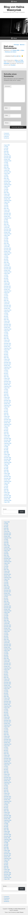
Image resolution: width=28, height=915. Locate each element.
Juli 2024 (6, 175)
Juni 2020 (6, 238)
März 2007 (6, 491)
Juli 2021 (6, 219)
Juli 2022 (6, 203)
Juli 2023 (6, 187)
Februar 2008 (7, 473)
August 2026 (7, 145)
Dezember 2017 (7, 286)
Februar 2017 (7, 302)
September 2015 (7, 329)
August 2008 (7, 464)
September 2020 (7, 233)
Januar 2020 (6, 246)
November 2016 (7, 306)
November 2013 (7, 364)
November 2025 (7, 157)
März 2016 (6, 319)
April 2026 (6, 151)
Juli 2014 (6, 351)
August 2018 (7, 273)
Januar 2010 (6, 437)
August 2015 (7, 330)
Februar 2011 (7, 416)
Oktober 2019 (7, 251)
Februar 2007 (7, 492)
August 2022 (7, 202)
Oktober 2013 (7, 365)
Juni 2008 (6, 467)
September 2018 (7, 272)
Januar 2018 (6, 284)
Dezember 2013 (7, 362)
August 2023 (7, 186)
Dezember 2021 (7, 213)
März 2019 (6, 262)
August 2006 (7, 502)
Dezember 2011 (7, 400)
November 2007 (7, 478)
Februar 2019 (7, 264)
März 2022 (6, 208)
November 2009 (7, 440)
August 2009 (7, 445)
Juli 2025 (6, 162)
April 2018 (6, 279)
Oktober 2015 (7, 327)
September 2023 (7, 184)
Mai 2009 (6, 449)
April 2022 (6, 206)
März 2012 (6, 395)
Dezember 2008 (7, 457)
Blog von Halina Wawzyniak (14, 8)
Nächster (23, 44)
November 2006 (7, 497)
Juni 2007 (6, 486)
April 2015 (6, 337)
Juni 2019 (6, 257)
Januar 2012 (6, 398)
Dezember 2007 (7, 476)
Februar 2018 (7, 283)
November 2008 (7, 459)
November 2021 (7, 214)
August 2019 (7, 254)
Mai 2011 (6, 411)
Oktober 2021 (7, 216)
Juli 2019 (6, 256)
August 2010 (7, 425)
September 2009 (7, 443)
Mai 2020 (6, 240)
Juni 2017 (6, 295)
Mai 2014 (6, 354)
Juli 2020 (6, 237)
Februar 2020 (7, 245)
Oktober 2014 (7, 346)
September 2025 (7, 160)
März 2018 (6, 281)
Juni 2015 (6, 333)
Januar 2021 (6, 227)
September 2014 (7, 348)
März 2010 (6, 433)
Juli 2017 (6, 294)
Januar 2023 (6, 195)
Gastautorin (6, 133)
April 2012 (6, 394)
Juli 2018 (6, 275)
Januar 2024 (6, 180)
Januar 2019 (6, 265)
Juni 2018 (6, 276)
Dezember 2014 (7, 343)
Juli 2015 (6, 332)
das (15, 56)
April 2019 (6, 260)
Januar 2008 (6, 475)
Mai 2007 (6, 487)
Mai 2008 (6, 468)
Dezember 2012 (7, 381)
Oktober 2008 (7, 460)
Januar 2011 (6, 418)
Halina (22, 50)
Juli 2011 (6, 408)
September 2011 (7, 405)
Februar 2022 (7, 210)
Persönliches (7, 134)
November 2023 (7, 181)
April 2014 (6, 356)
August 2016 (7, 311)
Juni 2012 (6, 391)
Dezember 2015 (7, 324)
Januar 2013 (6, 379)
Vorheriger (15, 44)
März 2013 (6, 376)
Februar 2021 (7, 226)
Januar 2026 (6, 154)
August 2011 (6, 406)
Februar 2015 (7, 340)
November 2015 (7, 325)
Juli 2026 (6, 146)
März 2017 (6, 300)
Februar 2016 (7, 321)
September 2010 (7, 424)
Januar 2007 (6, 494)
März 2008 (6, 471)
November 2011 (7, 402)
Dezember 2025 (7, 156)
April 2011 (6, 413)
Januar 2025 (6, 170)
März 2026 (6, 153)
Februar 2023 (7, 194)
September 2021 (7, 218)
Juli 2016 (6, 313)
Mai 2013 (6, 373)
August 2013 (7, 368)
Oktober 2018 (7, 270)
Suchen (5, 509)
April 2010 (6, 432)
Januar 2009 (6, 456)
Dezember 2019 (7, 248)
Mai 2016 (6, 316)
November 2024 (7, 172)
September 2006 (7, 500)
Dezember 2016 (7, 305)
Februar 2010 (7, 435)
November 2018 (7, 268)
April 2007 (6, 489)
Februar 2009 (7, 454)
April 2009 (6, 451)
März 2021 (6, 224)
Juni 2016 (6, 314)
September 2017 (7, 291)
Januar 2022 (6, 211)
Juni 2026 (6, 148)
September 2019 (7, 253)
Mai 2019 (6, 259)
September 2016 (7, 310)
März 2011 (6, 414)
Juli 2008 (6, 465)
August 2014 (7, 349)
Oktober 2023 (7, 183)
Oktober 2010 (7, 422)
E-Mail (6, 115)
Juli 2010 (6, 427)
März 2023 (6, 192)
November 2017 (7, 287)
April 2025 (6, 165)
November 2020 (7, 230)
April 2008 (6, 470)
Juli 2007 (6, 484)
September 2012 (7, 386)
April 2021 (6, 222)
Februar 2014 (7, 359)
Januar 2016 (6, 322)
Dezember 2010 (7, 419)
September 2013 (7, 367)
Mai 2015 (6, 335)
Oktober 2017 (7, 289)
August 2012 (7, 387)
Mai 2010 (6, 430)
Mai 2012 (6, 392)
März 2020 (6, 243)
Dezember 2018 (7, 267)
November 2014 (7, 345)
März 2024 (6, 178)
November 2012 (7, 383)
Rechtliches (6, 138)
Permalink (13, 65)
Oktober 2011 (7, 403)
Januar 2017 (6, 303)
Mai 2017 (6, 297)
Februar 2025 (7, 168)
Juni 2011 (6, 410)
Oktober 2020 (7, 232)
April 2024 (6, 176)
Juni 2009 (6, 448)
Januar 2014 (6, 360)
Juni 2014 (6, 352)
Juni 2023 (6, 189)
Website (6, 122)
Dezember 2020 (7, 229)
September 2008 (7, 462)
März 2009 (6, 452)
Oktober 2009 (7, 441)
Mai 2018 (6, 278)
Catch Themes (20, 912)
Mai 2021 (6, 221)
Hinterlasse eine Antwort (10, 51)
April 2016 (6, 318)
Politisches (6, 136)
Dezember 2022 (7, 197)
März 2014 (6, 357)
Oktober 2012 (7, 384)
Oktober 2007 (7, 479)
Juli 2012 (6, 389)
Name (6, 108)
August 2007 (7, 483)
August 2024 (7, 173)
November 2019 (7, 249)
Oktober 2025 (7, 159)
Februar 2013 (7, 378)
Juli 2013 (6, 370)
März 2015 (6, 338)
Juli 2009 (6, 446)
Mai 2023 (6, 191)
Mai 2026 (6, 149)
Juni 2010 (6, 429)
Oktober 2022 (7, 199)
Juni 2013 (6, 371)
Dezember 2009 (7, 438)
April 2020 (6, 241)
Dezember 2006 (7, 495)
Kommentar (8, 86)
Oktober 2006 (7, 498)
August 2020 (7, 235)
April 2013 (6, 375)
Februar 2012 (7, 397)
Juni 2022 (6, 205)
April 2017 (6, 298)
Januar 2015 (6, 341)
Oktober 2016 (7, 308)
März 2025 (6, 167)
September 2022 (7, 200)
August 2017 (7, 292)
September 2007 (7, 481)
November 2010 (7, 421)
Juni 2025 (6, 164)
